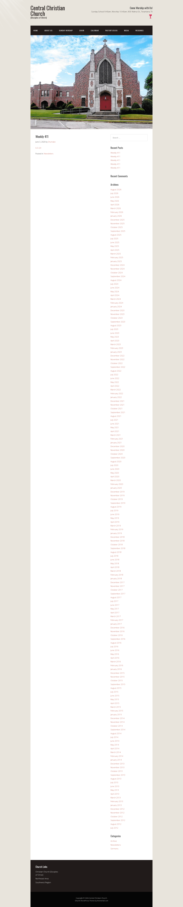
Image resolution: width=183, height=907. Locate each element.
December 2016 (117, 627)
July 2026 (114, 193)
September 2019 (118, 503)
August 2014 (116, 733)
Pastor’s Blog (111, 30)
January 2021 (116, 442)
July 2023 (114, 329)
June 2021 (115, 423)
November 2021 (117, 405)
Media (126, 30)
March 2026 (116, 208)
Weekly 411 (115, 152)
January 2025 (116, 261)
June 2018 (115, 559)
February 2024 (117, 303)
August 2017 (116, 597)
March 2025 (116, 253)
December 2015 (117, 673)
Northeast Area (42, 878)
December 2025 (117, 219)
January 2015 (116, 714)
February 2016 (117, 665)
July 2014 (114, 737)
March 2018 (116, 571)
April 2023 (115, 340)
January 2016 (116, 669)
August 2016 (116, 643)
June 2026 (115, 197)
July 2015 (114, 692)
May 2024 (115, 291)
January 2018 (116, 578)
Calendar (95, 30)
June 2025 (115, 242)
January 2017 (116, 624)
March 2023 (116, 344)
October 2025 (117, 227)
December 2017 (117, 582)
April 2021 (115, 431)
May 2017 (115, 608)
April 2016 (115, 658)
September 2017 (118, 593)
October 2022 (117, 363)
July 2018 (114, 556)
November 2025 (117, 223)
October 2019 (117, 499)
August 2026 (116, 189)
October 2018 (117, 544)
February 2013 (117, 801)
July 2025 (114, 238)
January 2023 (116, 352)
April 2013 (115, 794)
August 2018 (116, 552)
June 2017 (115, 605)
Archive (114, 841)
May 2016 (115, 654)
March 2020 (116, 480)
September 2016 (118, 639)
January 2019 (116, 533)
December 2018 (117, 537)
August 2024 (116, 280)
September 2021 (118, 412)
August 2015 (116, 688)
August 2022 (116, 371)
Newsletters (48, 153)
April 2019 (115, 522)
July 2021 (114, 420)
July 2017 (114, 601)
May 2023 (115, 336)
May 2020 (115, 473)
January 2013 (116, 805)
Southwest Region (43, 882)
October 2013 (117, 771)
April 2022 (115, 386)
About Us (48, 30)
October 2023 (117, 318)
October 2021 (117, 408)
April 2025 (115, 250)
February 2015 (117, 710)
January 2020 (116, 488)
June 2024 (115, 287)
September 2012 (118, 820)
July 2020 (114, 465)
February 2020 (117, 484)
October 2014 (117, 726)
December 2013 (117, 763)
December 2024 (117, 265)
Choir (81, 30)
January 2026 (116, 216)
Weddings (139, 30)
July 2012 (114, 828)
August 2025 (116, 235)
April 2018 (115, 567)
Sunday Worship (66, 30)
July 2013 (114, 782)
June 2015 (115, 695)
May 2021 (115, 427)
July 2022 (114, 374)
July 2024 (114, 284)
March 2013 (116, 797)
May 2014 (115, 744)
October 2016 (117, 635)
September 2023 (118, 321)
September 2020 (118, 457)
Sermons (114, 848)
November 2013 (117, 767)
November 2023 (117, 314)
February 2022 (117, 393)
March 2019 (116, 525)
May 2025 (115, 246)
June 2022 (115, 378)
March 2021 (116, 435)
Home (35, 30)
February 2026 (117, 212)
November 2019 (117, 495)
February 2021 (117, 438)
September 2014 (118, 729)
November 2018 (117, 540)
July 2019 (114, 510)
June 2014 (115, 741)
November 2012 (117, 812)
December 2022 (117, 355)
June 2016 (115, 650)
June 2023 (115, 333)
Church (77, 901)
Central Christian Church (47, 11)
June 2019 (115, 514)
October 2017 (117, 590)
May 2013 (115, 790)
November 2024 (117, 268)
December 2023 (117, 310)
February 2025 (117, 257)
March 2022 (116, 389)
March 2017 (116, 616)
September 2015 (118, 684)
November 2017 (117, 586)
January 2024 (116, 306)
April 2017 (115, 612)
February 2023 (117, 348)
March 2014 (116, 752)
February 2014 (117, 756)
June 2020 (115, 469)
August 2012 (116, 824)
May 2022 (115, 382)
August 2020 (116, 461)
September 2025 (118, 231)
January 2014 (116, 760)
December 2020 (117, 446)
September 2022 (118, 367)
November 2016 (117, 631)
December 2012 (117, 809)
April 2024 (115, 295)
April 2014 (115, 748)
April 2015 (115, 703)
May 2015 (115, 699)
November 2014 (117, 722)
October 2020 (117, 454)
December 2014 (117, 718)
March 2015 (116, 707)
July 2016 (114, 646)
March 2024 (116, 299)
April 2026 (115, 204)
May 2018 (115, 563)
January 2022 (116, 397)
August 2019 (116, 506)
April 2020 (115, 476)
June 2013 (115, 786)
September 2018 (118, 548)
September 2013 (118, 775)
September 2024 (118, 276)
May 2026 (115, 201)
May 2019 (115, 518)
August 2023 (116, 325)
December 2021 (117, 401)
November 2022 (117, 359)
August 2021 (116, 416)
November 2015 (117, 676)
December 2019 (117, 491)
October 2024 (117, 272)
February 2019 (117, 529)
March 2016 (116, 661)
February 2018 (117, 574)
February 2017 (117, 620)
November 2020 (117, 450)
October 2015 (117, 680)
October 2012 (117, 816)
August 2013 (116, 778)
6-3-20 (38, 148)
